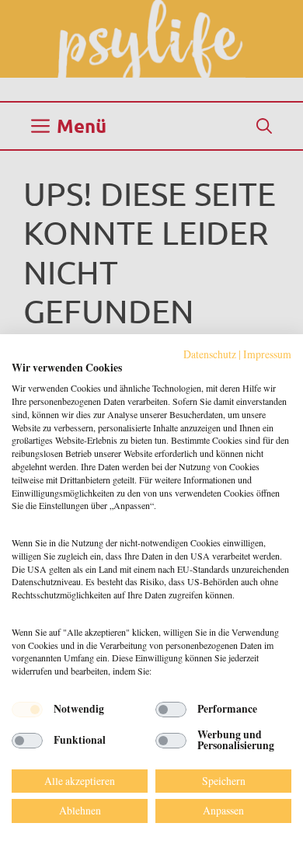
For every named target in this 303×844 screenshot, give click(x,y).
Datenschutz (209, 354)
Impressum (267, 354)
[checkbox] (27, 709)
